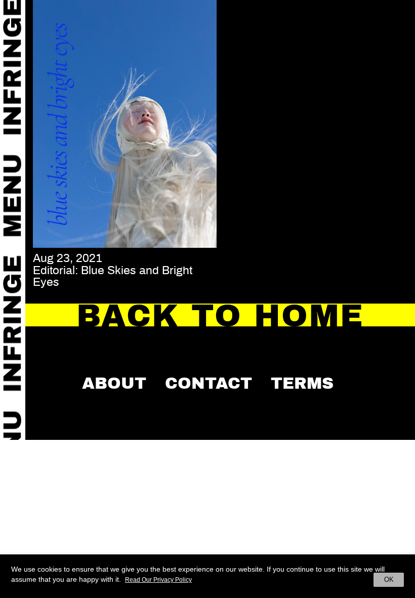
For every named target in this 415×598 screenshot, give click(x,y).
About (114, 383)
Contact (208, 383)
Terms (302, 383)
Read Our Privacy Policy (158, 579)
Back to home (220, 315)
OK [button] (389, 579)
